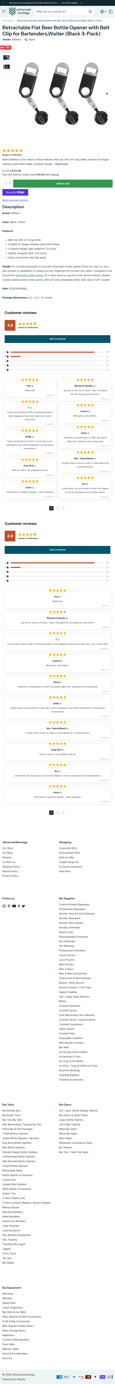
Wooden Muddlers (12, 1211)
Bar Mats (64, 1047)
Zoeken (90, 12)
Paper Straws (66, 1028)
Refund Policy (10, 871)
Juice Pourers (66, 959)
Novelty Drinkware (69, 927)
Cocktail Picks (67, 1033)
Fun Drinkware (67, 941)
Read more (61, 163)
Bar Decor (65, 1104)
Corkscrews (9, 1179)
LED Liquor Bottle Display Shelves (78, 1110)
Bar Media (8, 1262)
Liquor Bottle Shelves (71, 1119)
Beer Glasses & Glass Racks (18, 1325)
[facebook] (19, 906)
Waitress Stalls (10, 1348)
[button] (3, 3)
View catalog (4, 11)
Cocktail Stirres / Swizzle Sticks (77, 1019)
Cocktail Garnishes (69, 1005)
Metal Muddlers (11, 1216)
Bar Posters (65, 1147)
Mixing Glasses (10, 1207)
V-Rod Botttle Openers (15, 1133)
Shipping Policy (11, 866)
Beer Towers (66, 968)
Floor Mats (8, 1344)
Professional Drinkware (72, 950)
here (59, 3)
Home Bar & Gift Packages (17, 1128)
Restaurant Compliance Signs (75, 1142)
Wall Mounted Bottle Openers (18, 1161)
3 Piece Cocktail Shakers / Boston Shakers (26, 1202)
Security (7, 1358)
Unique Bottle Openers (15, 1165)
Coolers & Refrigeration (15, 1339)
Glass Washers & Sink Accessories (21, 1316)
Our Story (7, 848)
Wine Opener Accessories (16, 1188)
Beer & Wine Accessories (73, 973)
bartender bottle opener (29, 275)
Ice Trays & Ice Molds (71, 1061)
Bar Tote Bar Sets (12, 1119)
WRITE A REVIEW (58, 339)
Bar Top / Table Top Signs (73, 1152)
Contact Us (8, 861)
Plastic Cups (66, 932)
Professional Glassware (72, 909)
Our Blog (7, 852)
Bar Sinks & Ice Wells (14, 1311)
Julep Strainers (10, 1225)
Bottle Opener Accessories (17, 1175)
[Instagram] (4, 906)
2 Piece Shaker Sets (13, 1198)
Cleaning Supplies (69, 1074)
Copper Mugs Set (69, 861)
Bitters (62, 1001)
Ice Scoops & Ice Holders (73, 1051)
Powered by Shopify (13, 1379)
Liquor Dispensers (12, 1307)
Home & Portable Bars (15, 1353)
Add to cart (62, 183)
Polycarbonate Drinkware (73, 936)
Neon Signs (65, 1138)
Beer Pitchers (66, 964)
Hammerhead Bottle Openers (18, 1156)
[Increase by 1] (10, 181)
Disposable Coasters (71, 1038)
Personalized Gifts (69, 852)
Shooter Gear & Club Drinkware (77, 913)
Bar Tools (8, 1104)
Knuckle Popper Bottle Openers (20, 1152)
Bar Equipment (11, 1287)
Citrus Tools (9, 1253)
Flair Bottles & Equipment (16, 1235)
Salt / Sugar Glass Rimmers (74, 996)
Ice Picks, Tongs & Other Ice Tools (78, 1065)
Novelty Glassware (69, 918)
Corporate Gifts (68, 848)
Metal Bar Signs (68, 1128)
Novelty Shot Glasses (71, 922)
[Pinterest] (9, 906)
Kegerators (8, 1335)
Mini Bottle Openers (13, 1147)
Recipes (6, 857)
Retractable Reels (12, 1170)
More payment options (15, 200)
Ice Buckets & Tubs (69, 1056)
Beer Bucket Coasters (71, 1042)
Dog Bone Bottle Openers (16, 1142)
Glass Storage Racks (14, 1330)
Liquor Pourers (67, 955)
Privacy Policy (10, 875)
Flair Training (9, 1239)
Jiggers (6, 1248)
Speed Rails (9, 1302)
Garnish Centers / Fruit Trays (75, 987)
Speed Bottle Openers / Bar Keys (20, 1138)
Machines (7, 1293)
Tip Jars (7, 1258)
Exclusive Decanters (70, 866)
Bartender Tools (11, 1115)
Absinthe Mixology (69, 1070)
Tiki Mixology (66, 945)
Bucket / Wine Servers (71, 982)
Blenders (7, 1298)
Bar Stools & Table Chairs (73, 1115)
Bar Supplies (67, 898)
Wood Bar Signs (68, 1133)
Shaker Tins (9, 1193)
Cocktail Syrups (68, 1010)
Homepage (7, 20)
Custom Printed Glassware (74, 904)
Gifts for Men (66, 857)
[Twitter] (23, 906)
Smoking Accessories (71, 1079)
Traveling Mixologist (13, 1244)
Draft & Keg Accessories (16, 1321)
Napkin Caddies (68, 992)
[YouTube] (14, 906)
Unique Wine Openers (14, 1184)
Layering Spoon (11, 1230)
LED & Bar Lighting (69, 1124)
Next (81, 3)
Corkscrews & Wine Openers (75, 978)
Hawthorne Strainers (14, 1221)
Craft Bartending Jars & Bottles (76, 1015)
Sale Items (65, 871)
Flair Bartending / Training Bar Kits (21, 1124)
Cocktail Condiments (71, 1024)
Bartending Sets (11, 1110)
